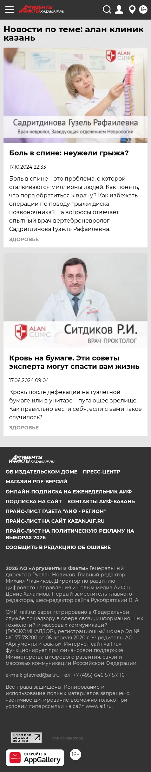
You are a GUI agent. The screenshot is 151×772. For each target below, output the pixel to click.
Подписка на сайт (34, 501)
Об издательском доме (41, 472)
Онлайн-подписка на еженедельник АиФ (69, 492)
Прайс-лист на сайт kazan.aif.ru (55, 521)
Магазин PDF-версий (36, 481)
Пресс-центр (101, 472)
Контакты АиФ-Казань (101, 501)
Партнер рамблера (66, 738)
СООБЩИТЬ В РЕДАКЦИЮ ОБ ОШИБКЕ (58, 547)
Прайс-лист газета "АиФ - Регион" (56, 511)
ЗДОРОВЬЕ (24, 239)
